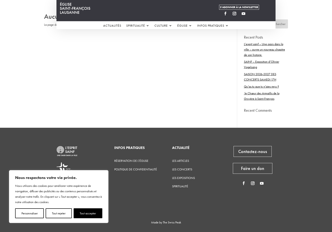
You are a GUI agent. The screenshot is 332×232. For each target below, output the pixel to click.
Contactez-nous (252, 151)
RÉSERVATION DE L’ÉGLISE (131, 161)
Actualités (112, 26)
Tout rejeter (58, 213)
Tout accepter (88, 213)
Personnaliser (29, 213)
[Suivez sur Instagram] (234, 13)
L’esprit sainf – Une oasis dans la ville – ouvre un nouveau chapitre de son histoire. (264, 49)
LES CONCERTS (182, 169)
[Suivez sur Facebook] (225, 13)
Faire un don (252, 168)
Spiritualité (135, 26)
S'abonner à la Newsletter (239, 7)
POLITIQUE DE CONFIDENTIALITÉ (135, 169)
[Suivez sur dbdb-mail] (252, 13)
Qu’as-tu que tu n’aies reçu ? (261, 86)
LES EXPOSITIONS (183, 178)
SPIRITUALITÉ (180, 186)
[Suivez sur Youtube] (243, 13)
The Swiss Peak (172, 222)
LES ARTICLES (180, 161)
